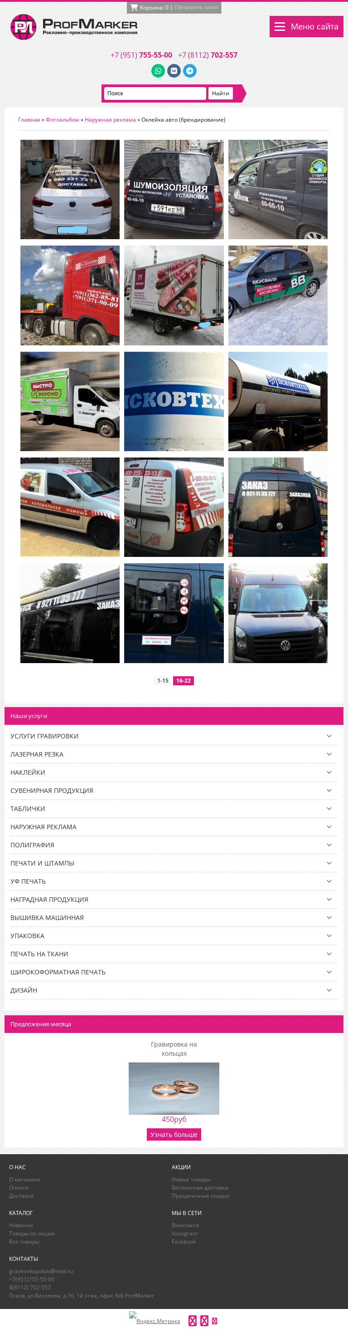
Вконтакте (185, 1225)
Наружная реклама (110, 119)
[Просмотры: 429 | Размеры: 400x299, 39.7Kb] (173, 555)
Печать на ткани (39, 953)
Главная (29, 119)
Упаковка (27, 935)
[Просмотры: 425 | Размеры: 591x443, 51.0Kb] (278, 343)
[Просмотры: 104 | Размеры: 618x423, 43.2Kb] (70, 449)
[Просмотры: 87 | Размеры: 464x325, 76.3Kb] (173, 343)
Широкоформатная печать (58, 972)
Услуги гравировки (44, 736)
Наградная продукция (49, 899)
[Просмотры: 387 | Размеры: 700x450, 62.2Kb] (278, 555)
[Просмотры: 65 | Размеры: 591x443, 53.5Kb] (70, 343)
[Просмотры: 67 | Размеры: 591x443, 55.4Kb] (173, 237)
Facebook (184, 1241)
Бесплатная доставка (200, 1187)
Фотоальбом (62, 119)
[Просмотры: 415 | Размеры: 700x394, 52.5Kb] (70, 661)
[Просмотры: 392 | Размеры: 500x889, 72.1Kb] (173, 661)
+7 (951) (141, 55)
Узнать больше (174, 1134)
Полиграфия (32, 845)
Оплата (19, 1187)
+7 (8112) (207, 55)
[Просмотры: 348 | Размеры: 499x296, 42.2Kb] (70, 555)
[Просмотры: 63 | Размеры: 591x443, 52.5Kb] (278, 237)
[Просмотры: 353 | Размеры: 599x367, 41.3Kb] (278, 449)
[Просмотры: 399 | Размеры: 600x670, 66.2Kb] (278, 661)
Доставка (21, 1196)
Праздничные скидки (200, 1196)
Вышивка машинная (47, 917)
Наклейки (27, 772)
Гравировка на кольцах (174, 1049)
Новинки (21, 1225)
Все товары (24, 1241)
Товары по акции (32, 1233)
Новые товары (191, 1179)
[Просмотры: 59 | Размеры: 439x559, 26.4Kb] (70, 237)
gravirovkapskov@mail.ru (41, 1271)
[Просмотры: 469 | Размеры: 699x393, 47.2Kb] (173, 449)
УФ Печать (28, 881)
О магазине (24, 1179)
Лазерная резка (36, 754)
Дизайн (23, 990)
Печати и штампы (42, 863)
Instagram (185, 1233)
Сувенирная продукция (51, 790)
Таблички (27, 808)
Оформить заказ (196, 7)
